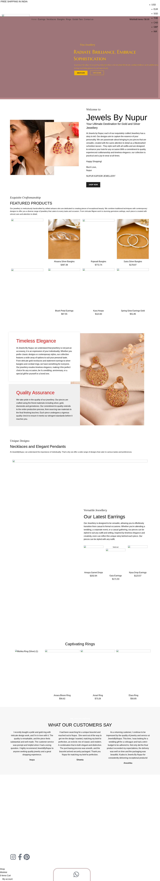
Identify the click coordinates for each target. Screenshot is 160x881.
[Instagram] (13, 857)
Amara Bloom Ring (62, 695)
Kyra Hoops (98, 311)
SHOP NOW (32, 65)
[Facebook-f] (20, 857)
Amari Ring (98, 695)
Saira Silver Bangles (133, 261)
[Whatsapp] (76, 874)
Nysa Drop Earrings (137, 572)
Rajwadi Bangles (98, 261)
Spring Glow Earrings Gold (133, 311)
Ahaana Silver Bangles (64, 261)
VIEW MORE (47, 65)
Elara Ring (133, 695)
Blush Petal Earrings (64, 311)
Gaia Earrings (116, 576)
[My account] (129, 19)
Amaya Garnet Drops (93, 572)
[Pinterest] (27, 857)
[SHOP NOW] (27, 239)
